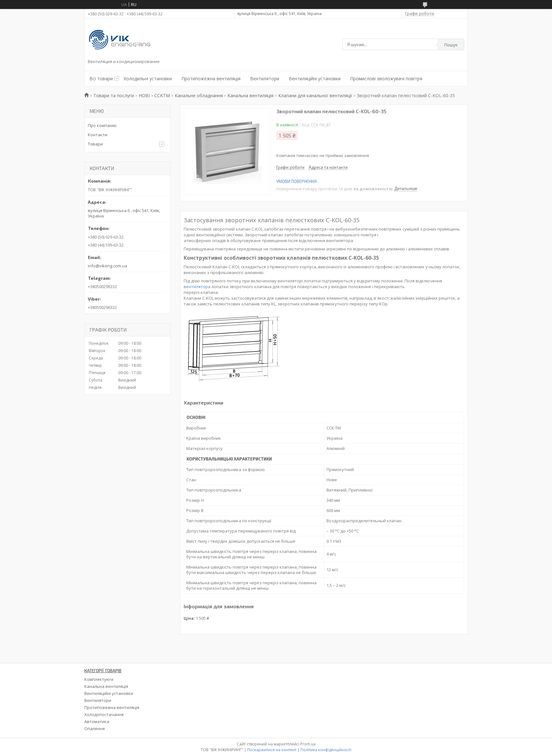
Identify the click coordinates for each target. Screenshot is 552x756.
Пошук (451, 45)
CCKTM (162, 95)
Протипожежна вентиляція (211, 78)
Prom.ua (308, 744)
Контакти (97, 135)
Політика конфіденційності (326, 749)
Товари (95, 144)
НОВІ (144, 95)
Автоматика (96, 721)
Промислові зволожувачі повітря (386, 78)
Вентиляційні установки (315, 78)
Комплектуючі (98, 679)
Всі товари (101, 78)
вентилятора (197, 286)
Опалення (94, 728)
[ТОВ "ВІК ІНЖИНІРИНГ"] (120, 40)
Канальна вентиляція (250, 95)
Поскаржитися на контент (271, 749)
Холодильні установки (148, 78)
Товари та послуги (113, 95)
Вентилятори (264, 78)
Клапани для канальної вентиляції (315, 95)
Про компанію (102, 125)
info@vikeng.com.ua (107, 266)
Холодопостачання (104, 714)
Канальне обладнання (199, 95)
